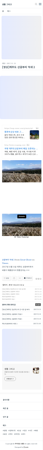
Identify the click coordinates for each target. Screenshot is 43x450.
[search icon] (36, 4)
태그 (8, 11)
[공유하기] (14, 278)
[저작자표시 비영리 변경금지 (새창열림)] (38, 279)
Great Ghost (26, 259)
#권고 (25, 430)
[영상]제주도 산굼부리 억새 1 (10, 294)
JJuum (26, 447)
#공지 (23, 434)
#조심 (19, 430)
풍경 (3, 63)
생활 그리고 (7, 4)
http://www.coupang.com (14, 145)
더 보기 (38, 305)
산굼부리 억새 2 (8, 259)
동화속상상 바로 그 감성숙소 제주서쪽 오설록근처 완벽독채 (14, 131)
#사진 (30, 430)
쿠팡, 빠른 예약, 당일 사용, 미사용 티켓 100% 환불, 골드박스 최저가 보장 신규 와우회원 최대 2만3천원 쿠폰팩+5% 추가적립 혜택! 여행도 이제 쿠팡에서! (21, 152)
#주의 (10, 434)
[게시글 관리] (20, 278)
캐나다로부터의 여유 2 (8, 297)
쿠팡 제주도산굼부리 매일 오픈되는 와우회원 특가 (21, 148)
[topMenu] (40, 4)
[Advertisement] (21, 37)
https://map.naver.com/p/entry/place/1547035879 (19, 128)
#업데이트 (12, 430)
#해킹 (36, 430)
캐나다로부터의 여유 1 (8, 299)
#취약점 (17, 434)
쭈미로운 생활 (19, 444)
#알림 (5, 430)
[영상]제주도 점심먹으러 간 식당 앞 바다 (14, 289)
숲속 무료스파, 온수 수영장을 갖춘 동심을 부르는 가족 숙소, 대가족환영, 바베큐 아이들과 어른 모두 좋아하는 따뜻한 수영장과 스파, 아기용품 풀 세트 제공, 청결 (14, 136)
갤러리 (4, 285)
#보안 (5, 434)
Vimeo (5, 263)
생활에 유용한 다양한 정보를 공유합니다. (16, 373)
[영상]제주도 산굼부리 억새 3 (10, 291)
